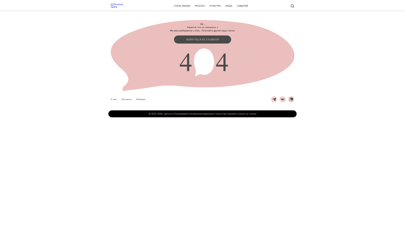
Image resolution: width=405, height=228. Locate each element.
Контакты (127, 99)
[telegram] (274, 99)
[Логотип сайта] (121, 6)
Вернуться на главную (202, 39)
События (242, 5)
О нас (114, 99)
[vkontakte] (283, 99)
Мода (229, 5)
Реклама (140, 99)
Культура (215, 5)
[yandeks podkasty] (291, 99)
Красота (200, 5)
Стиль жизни (182, 5)
